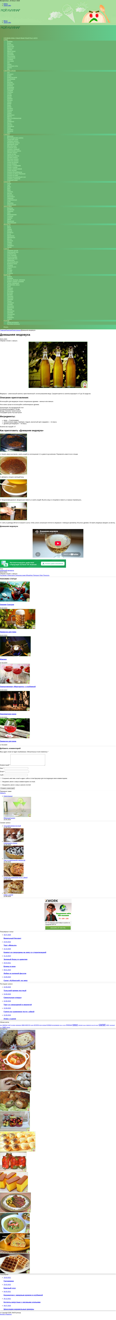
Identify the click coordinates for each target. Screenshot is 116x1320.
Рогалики (10, 291)
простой (93, 1025)
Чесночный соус (12, 262)
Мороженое (11, 237)
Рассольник (11, 56)
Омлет (9, 120)
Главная (3, 330)
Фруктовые (11, 196)
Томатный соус (12, 258)
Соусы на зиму (12, 257)
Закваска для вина (8, 741)
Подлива (10, 129)
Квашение (10, 221)
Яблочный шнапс (9, 818)
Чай (8, 185)
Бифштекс (10, 84)
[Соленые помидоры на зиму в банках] (13, 1171)
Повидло (10, 211)
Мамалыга (10, 115)
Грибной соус (11, 267)
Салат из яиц (11, 154)
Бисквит (10, 294)
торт (4, 1027)
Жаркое (10, 98)
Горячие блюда (10, 71)
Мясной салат (12, 146)
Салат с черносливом (14, 169)
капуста (27, 1025)
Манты (9, 116)
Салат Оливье (12, 164)
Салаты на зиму (12, 175)
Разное (6, 320)
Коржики (10, 278)
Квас (8, 188)
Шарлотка (10, 307)
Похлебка (10, 54)
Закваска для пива (8, 632)
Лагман (9, 49)
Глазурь (10, 316)
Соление (10, 216)
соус (107, 1025)
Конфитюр (10, 209)
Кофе (9, 187)
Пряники (10, 299)
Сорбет (9, 244)
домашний (3, 570)
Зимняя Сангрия (7, 605)
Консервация (11, 222)
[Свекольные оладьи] (14, 841)
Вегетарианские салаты (15, 138)
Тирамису (10, 245)
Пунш (9, 183)
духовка (13, 1025)
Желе (9, 227)
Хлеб (9, 286)
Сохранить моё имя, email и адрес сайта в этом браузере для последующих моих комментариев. (34, 778)
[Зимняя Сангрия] (15, 601)
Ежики (9, 97)
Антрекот (10, 74)
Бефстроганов (12, 77)
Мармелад (10, 235)
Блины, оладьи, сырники (15, 281)
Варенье (10, 208)
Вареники (10, 89)
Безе (9, 226)
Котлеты (10, 108)
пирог (75, 1025)
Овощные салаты (13, 155)
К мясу (9, 268)
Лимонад (10, 198)
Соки (9, 201)
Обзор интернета (13, 322)
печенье (69, 1025)
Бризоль (10, 85)
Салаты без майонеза (14, 172)
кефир (32, 1025)
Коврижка (10, 317)
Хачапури (10, 302)
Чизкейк (10, 304)
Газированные (12, 200)
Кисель (9, 193)
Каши (9, 105)
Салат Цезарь (12, 170)
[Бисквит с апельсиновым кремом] (14, 1191)
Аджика (9, 218)
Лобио (9, 113)
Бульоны (10, 44)
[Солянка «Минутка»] (15, 1069)
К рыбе (9, 271)
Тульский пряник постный (12, 826)
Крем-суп (10, 48)
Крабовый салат (12, 144)
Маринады (10, 260)
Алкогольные (11, 204)
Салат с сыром (12, 167)
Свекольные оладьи (10, 843)
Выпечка (7, 275)
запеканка (18, 1025)
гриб (9, 1025)
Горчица (10, 265)
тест (1, 1027)
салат (102, 1024)
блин (1, 1025)
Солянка (10, 59)
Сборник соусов (12, 250)
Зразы (9, 102)
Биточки (10, 82)
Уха (8, 62)
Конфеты (10, 232)
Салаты (7, 134)
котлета (36, 1025)
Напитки (7, 182)
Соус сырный (11, 255)
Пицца (9, 301)
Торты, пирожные (13, 283)
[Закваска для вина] (15, 738)
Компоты (10, 195)
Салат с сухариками (14, 165)
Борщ (9, 43)
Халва (9, 247)
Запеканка (10, 311)
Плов (9, 128)
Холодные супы (12, 66)
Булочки (10, 293)
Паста (9, 123)
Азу (8, 72)
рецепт (96, 1025)
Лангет (9, 111)
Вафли (9, 276)
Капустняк (10, 46)
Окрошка (10, 53)
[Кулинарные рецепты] (10, 18)
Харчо (9, 64)
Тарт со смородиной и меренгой (14, 860)
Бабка (9, 75)
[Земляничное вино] (15, 710)
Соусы (6, 249)
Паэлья (9, 124)
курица (49, 1025)
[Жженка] (15, 656)
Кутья (9, 234)
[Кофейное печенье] (15, 1090)
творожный (112, 1025)
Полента (10, 131)
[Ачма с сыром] (14, 893)
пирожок (80, 1025)
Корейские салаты (13, 142)
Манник (9, 309)
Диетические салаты (14, 151)
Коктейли (10, 203)
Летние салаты (12, 152)
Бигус (9, 80)
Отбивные (10, 121)
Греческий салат (12, 139)
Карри (9, 103)
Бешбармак (11, 79)
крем (40, 1025)
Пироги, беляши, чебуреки (16, 280)
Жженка (3, 659)
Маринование (12, 214)
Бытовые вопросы (13, 324)
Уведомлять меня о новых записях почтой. (16, 785)
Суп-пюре (10, 61)
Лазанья (10, 110)
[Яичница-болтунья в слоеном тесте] (15, 1252)
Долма (9, 95)
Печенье (10, 288)
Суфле (9, 319)
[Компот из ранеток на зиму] (15, 1130)
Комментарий (5, 765)
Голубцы (10, 92)
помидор (88, 1025)
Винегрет (10, 136)
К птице (9, 270)
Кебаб (9, 106)
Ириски (9, 231)
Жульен (10, 100)
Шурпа (9, 67)
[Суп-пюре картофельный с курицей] (15, 1232)
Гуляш (9, 93)
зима (23, 1025)
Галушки (10, 90)
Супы (6, 40)
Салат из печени (12, 162)
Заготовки (8, 206)
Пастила (10, 240)
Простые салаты (12, 160)
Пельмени (10, 126)
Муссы (9, 239)
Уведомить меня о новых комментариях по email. (18, 781)
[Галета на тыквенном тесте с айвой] (14, 876)
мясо (61, 1025)
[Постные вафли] (15, 1273)
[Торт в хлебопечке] (17, 1049)
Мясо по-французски (14, 118)
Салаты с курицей (13, 149)
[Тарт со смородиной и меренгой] (14, 858)
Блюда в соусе (12, 263)
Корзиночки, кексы (13, 284)
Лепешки (10, 298)
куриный (44, 1025)
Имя (2, 768)
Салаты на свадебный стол (16, 177)
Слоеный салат (12, 180)
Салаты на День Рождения (16, 173)
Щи (8, 69)
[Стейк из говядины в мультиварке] (15, 1212)
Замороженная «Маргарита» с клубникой (18, 687)
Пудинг (9, 242)
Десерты (7, 224)
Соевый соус (11, 253)
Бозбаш (10, 41)
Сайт (1, 775)
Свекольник (11, 58)
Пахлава (10, 296)
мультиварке (55, 1025)
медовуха (10, 570)
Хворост (10, 289)
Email (2, 771)
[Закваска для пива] (17, 628)
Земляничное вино (8, 714)
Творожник (11, 314)
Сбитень (10, 191)
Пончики (10, 312)
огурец (64, 1025)
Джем (9, 219)
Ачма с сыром (8, 895)
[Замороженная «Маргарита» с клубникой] (15, 683)
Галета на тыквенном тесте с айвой (15, 877)
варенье (5, 1025)
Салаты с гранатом (13, 178)
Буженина (10, 87)
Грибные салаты (12, 141)
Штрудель (10, 306)
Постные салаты (12, 159)
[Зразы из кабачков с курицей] (15, 1110)
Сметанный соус (12, 252)
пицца (84, 1025)
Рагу (8, 133)
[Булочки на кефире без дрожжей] (17, 1151)
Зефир (9, 229)
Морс (9, 190)
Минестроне (11, 51)
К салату (10, 273)
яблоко (8, 1027)
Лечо (9, 213)
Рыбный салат (12, 147)
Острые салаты (12, 157)
